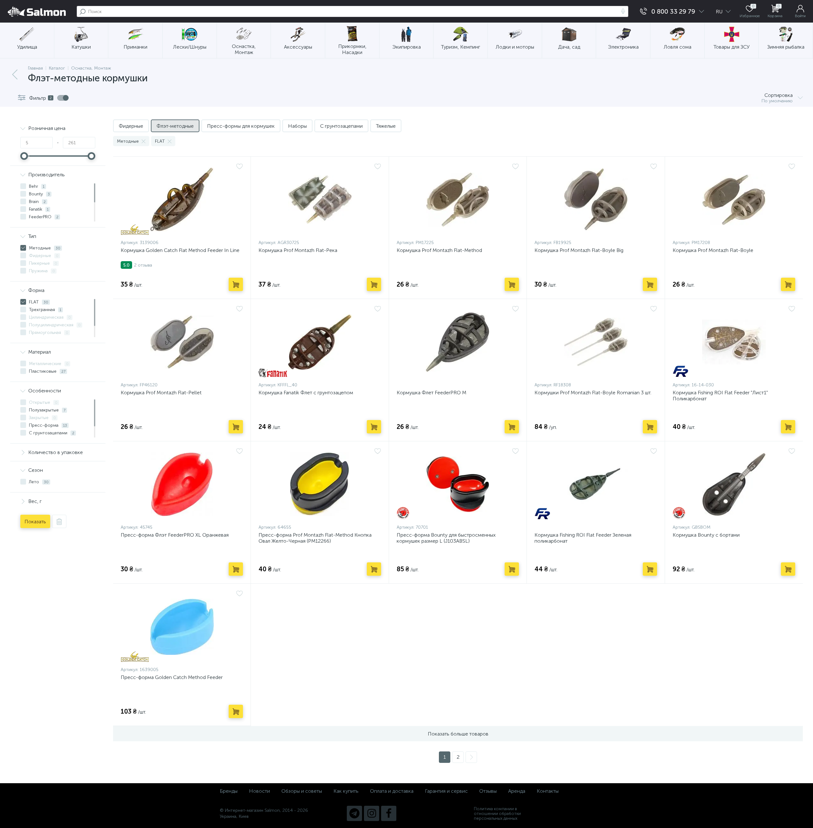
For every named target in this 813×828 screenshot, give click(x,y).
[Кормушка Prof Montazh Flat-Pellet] (182, 342)
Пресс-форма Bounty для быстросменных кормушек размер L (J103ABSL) (446, 538)
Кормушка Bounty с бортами (706, 535)
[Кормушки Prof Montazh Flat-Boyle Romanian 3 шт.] (595, 342)
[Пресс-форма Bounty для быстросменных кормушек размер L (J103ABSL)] (458, 484)
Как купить (346, 791)
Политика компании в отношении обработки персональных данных (497, 813)
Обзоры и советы (301, 791)
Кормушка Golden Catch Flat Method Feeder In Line (180, 250)
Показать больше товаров (458, 734)
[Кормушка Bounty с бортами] (734, 484)
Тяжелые (386, 126)
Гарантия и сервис (446, 791)
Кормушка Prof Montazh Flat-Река (298, 250)
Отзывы (488, 791)
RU (720, 12)
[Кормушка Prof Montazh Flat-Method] (458, 199)
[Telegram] (354, 813)
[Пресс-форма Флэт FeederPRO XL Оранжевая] (182, 484)
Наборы (297, 126)
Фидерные (131, 126)
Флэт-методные (175, 126)
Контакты (548, 791)
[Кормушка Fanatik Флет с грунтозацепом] (320, 342)
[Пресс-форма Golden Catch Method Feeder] (182, 626)
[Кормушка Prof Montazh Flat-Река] (320, 199)
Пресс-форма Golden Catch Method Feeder (172, 677)
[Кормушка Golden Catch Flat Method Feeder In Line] (182, 199)
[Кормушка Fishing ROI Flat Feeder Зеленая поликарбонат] (595, 484)
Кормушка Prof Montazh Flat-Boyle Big (578, 250)
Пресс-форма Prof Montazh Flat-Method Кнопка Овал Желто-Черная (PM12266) (315, 538)
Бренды (229, 791)
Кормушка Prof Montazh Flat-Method (439, 250)
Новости (259, 791)
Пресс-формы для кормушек (241, 126)
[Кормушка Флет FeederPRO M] (458, 342)
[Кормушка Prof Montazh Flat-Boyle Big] (595, 199)
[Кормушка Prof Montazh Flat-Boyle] (734, 199)
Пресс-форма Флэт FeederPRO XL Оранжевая (175, 535)
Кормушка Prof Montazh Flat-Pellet (161, 393)
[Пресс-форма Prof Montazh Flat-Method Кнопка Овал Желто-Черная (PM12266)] (320, 484)
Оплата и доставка (391, 791)
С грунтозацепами (341, 126)
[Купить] (236, 284)
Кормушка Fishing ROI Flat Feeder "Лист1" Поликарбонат (720, 396)
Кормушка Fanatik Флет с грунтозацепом (306, 393)
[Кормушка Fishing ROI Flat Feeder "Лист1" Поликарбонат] (734, 342)
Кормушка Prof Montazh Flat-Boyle (713, 250)
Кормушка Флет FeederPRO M (431, 393)
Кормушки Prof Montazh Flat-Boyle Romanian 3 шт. (592, 393)
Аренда (516, 791)
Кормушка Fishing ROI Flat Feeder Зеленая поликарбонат (582, 538)
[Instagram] (371, 813)
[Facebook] (388, 813)
